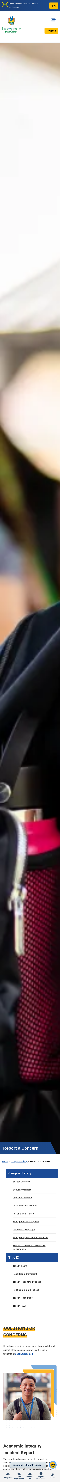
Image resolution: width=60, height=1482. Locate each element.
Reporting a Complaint (25, 1274)
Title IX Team (20, 1266)
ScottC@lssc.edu (24, 1354)
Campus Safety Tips (24, 1229)
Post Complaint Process (26, 1290)
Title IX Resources (23, 1297)
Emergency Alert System (26, 1221)
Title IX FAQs (20, 1306)
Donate (51, 31)
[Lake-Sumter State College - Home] (11, 24)
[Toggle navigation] (53, 19)
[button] (53, 1465)
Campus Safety (19, 1161)
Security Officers (22, 1189)
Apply (54, 5)
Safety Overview (21, 1181)
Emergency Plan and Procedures (30, 1237)
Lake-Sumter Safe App (25, 1205)
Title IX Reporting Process (27, 1282)
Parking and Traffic (23, 1213)
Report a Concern (22, 1197)
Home (5, 1161)
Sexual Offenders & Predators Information (29, 1247)
